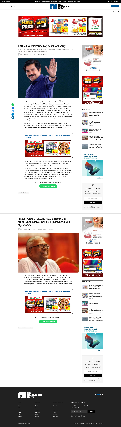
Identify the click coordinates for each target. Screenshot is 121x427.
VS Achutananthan (28, 327)
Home (17, 11)
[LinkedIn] (12, 117)
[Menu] (115, 11)
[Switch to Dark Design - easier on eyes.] (118, 11)
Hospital (20, 327)
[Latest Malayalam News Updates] (60, 6)
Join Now (115, 6)
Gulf (23, 11)
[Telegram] (12, 114)
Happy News (97, 11)
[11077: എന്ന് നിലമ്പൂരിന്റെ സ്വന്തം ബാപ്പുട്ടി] (48, 78)
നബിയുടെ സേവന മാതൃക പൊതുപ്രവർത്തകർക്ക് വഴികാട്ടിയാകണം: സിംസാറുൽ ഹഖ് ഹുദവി (96, 122)
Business (79, 11)
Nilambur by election (23, 192)
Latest (44, 229)
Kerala (34, 11)
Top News (45, 54)
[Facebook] (12, 108)
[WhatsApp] (12, 104)
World (39, 11)
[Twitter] (12, 111)
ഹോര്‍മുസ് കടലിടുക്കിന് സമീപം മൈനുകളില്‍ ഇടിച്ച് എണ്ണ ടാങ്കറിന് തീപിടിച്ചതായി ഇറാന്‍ (95, 146)
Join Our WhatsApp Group (49, 186)
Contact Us (116, 1)
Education (67, 11)
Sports (59, 11)
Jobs (73, 11)
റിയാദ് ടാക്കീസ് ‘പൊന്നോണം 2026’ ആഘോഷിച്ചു (63, 1)
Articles (46, 11)
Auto (103, 11)
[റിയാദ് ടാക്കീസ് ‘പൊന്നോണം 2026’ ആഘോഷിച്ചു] (85, 131)
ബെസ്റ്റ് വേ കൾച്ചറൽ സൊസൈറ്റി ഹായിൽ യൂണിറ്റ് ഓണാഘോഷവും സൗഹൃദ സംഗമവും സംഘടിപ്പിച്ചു (96, 138)
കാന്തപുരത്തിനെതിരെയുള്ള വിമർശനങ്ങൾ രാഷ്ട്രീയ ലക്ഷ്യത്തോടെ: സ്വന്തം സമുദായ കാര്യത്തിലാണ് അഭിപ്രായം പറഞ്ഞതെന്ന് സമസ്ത (96, 114)
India (28, 11)
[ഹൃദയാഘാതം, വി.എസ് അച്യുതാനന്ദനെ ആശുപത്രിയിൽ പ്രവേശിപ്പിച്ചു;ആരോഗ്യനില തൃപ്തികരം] (48, 253)
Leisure (53, 11)
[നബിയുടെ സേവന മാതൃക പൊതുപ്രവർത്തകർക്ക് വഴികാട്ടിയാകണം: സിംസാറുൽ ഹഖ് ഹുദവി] (85, 122)
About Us (110, 1)
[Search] (113, 11)
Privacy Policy (93, 207)
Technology (87, 11)
